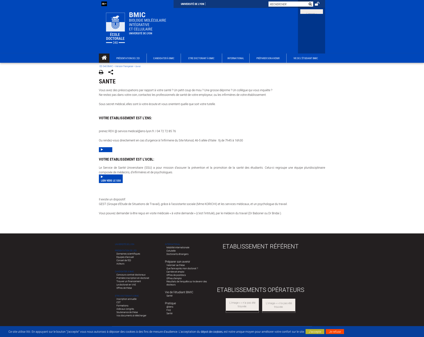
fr (103, 3)
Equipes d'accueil (125, 257)
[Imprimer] (102, 72)
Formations (122, 305)
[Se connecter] (319, 4)
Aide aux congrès (125, 308)
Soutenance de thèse (127, 312)
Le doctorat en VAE (126, 284)
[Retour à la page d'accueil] (136, 27)
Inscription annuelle (126, 298)
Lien (107, 149)
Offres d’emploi (174, 278)
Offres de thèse (124, 287)
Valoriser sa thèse (175, 265)
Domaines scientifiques (128, 253)
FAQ (168, 310)
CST (118, 302)
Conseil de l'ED (123, 260)
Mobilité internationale (177, 247)
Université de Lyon (192, 4)
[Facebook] (311, 11)
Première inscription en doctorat (132, 278)
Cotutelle (171, 250)
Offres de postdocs (176, 275)
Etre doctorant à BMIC (127, 295)
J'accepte (315, 332)
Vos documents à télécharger (131, 315)
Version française (124, 66)
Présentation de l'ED (126, 250)
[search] (290, 4)
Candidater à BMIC (124, 271)
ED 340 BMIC (106, 66)
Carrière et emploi (175, 271)
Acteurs (120, 263)
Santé (169, 295)
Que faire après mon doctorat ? (182, 268)
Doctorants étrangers (177, 254)
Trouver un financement (128, 281)
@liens (169, 306)
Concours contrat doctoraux (131, 274)
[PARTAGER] (111, 72)
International (172, 244)
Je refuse (335, 332)
